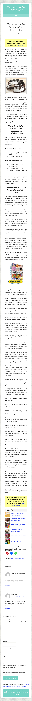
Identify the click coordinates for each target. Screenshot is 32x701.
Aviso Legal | (7, 692)
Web (4, 656)
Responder (8, 585)
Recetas (22, 558)
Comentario (6, 625)
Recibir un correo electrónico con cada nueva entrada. (14, 673)
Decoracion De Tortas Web (16, 8)
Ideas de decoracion (15, 558)
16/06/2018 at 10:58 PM (17, 596)
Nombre (5, 641)
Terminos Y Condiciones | (16, 692)
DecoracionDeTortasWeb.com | (20, 691)
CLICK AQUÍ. (20, 45)
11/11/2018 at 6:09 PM (17, 575)
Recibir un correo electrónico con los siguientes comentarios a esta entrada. (14, 666)
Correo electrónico (7, 648)
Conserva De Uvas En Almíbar (18, 535)
